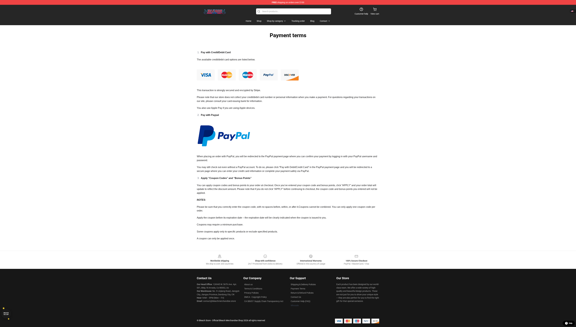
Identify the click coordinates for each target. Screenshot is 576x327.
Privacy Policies (251, 293)
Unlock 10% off (6, 313)
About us (248, 284)
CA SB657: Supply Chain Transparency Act (263, 301)
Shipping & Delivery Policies (303, 284)
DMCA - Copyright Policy (255, 297)
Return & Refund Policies (302, 293)
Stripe (257, 90)
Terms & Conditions (253, 288)
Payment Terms (298, 288)
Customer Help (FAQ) (300, 301)
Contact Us (296, 297)
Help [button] (570, 323)
